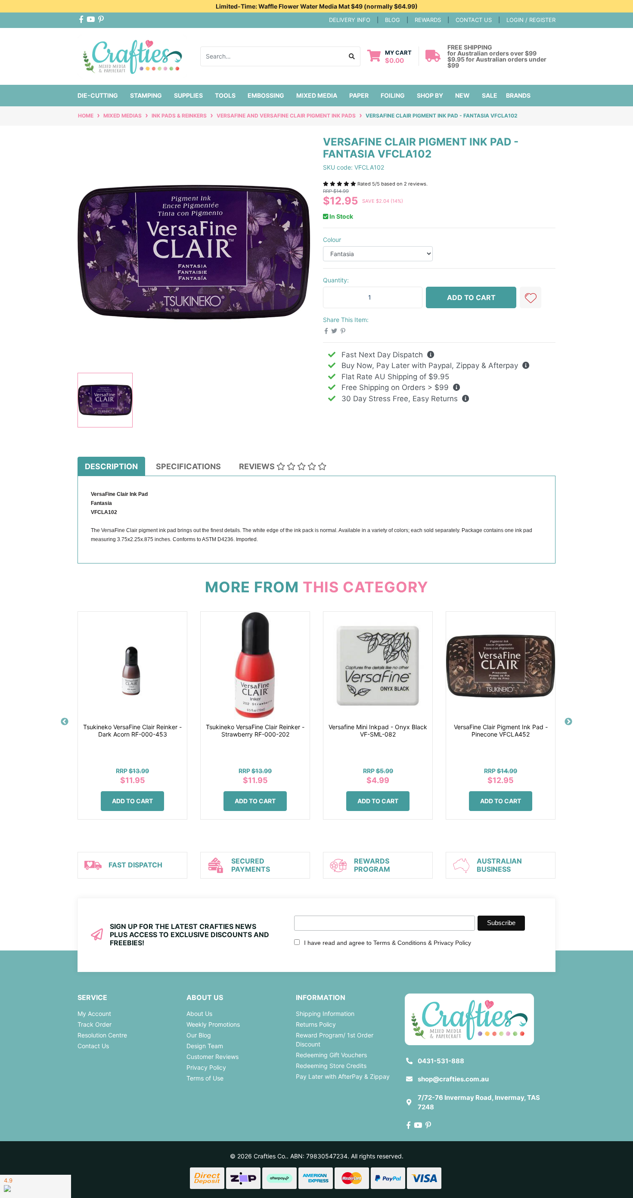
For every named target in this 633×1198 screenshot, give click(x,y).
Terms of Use (204, 1078)
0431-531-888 (441, 1061)
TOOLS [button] (225, 95)
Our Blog (198, 1035)
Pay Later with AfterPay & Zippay (343, 1076)
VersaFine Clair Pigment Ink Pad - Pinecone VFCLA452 (501, 730)
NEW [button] (462, 95)
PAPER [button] (359, 95)
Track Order (95, 1024)
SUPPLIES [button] (188, 95)
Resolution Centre (102, 1035)
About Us (199, 1013)
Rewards (428, 19)
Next (568, 722)
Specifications (188, 466)
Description (111, 466)
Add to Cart (471, 297)
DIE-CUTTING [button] (98, 95)
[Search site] (352, 56)
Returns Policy (316, 1024)
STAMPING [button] (146, 95)
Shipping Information (325, 1013)
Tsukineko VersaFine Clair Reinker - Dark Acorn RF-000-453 (132, 730)
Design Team (204, 1045)
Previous (64, 722)
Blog (392, 19)
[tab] (111, 466)
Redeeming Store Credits (331, 1065)
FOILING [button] (393, 95)
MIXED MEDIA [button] (316, 95)
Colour (332, 239)
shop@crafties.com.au (453, 1079)
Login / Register (530, 19)
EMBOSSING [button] (266, 95)
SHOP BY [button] (430, 95)
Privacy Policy (206, 1067)
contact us (474, 19)
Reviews (257, 466)
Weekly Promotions (213, 1024)
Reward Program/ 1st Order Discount (334, 1039)
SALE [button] (489, 95)
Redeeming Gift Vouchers (331, 1055)
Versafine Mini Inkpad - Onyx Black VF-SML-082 (378, 730)
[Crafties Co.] (132, 55)
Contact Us (93, 1045)
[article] (132, 722)
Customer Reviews (212, 1056)
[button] (530, 297)
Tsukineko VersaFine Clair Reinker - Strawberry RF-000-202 (255, 730)
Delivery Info (349, 19)
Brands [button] (518, 95)
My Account (94, 1013)
